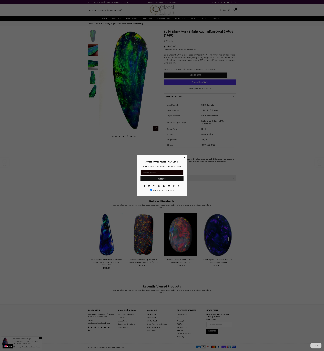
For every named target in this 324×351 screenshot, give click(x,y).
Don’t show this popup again (163, 190)
